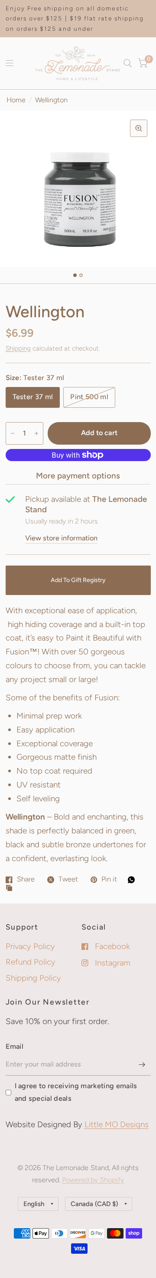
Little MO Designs (116, 1124)
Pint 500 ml (89, 397)
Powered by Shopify (93, 1180)
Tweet (68, 879)
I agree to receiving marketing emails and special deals (76, 1092)
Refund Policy (30, 962)
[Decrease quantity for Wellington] (12, 433)
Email (15, 1046)
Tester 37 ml (33, 397)
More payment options (78, 476)
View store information (61, 538)
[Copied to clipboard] (11, 889)
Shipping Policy (33, 978)
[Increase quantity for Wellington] (36, 433)
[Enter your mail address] (142, 1064)
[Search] (127, 63)
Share (26, 879)
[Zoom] (138, 128)
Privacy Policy (30, 946)
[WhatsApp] (133, 879)
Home (16, 100)
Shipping (18, 348)
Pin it (109, 879)
